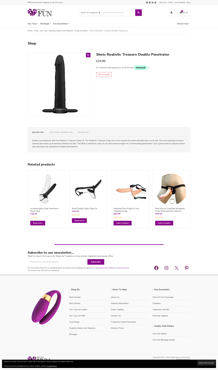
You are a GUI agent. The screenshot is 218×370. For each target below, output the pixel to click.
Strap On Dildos (81, 31)
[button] (88, 55)
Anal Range (74, 322)
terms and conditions (107, 268)
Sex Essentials (60, 23)
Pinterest (155, 2)
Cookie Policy (52, 366)
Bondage (44, 23)
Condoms (157, 303)
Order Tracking (117, 309)
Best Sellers (74, 303)
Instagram (150, 2)
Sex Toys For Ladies (78, 309)
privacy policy (124, 268)
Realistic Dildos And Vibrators (61, 31)
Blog (188, 2)
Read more (37, 223)
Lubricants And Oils (161, 309)
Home (30, 31)
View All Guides (160, 333)
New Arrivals (75, 297)
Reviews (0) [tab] (83, 132)
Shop (36, 31)
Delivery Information (119, 303)
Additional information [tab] (61, 132)
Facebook (147, 2)
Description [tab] (38, 132)
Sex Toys (32, 23)
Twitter (152, 2)
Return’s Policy (117, 328)
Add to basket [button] (122, 223)
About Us (163, 2)
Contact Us (116, 315)
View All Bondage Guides (164, 339)
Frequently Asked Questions (123, 322)
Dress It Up (182, 23)
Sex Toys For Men (77, 315)
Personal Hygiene (160, 315)
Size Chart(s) (180, 2)
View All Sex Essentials (163, 297)
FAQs (171, 2)
